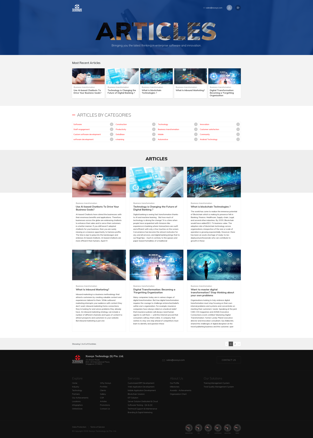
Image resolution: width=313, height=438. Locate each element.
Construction (121, 124)
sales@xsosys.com (214, 7)
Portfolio (103, 386)
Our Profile (174, 383)
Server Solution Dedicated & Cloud (143, 401)
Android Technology (209, 139)
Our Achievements (80, 397)
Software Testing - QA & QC (140, 405)
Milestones (174, 386)
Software (77, 124)
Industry (75, 386)
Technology (163, 124)
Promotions (105, 405)
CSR (102, 397)
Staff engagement (81, 129)
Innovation (204, 124)
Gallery (103, 394)
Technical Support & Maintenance (142, 408)
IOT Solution (133, 397)
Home (74, 383)
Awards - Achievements (180, 390)
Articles (103, 401)
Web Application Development (141, 386)
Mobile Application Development (142, 390)
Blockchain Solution (136, 394)
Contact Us (229, 360)
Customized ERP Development (141, 383)
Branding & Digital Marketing (140, 412)
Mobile (161, 134)
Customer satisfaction (209, 129)
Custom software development (87, 134)
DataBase (120, 134)
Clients (103, 390)
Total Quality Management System (219, 386)
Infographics (77, 405)
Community (205, 134)
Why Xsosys (105, 383)
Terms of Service (97, 427)
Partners (76, 394)
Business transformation (168, 129)
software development (83, 139)
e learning (120, 139)
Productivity (121, 129)
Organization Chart (178, 394)
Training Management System (217, 383)
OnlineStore (77, 408)
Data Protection (79, 427)
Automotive (163, 139)
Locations (76, 401)
